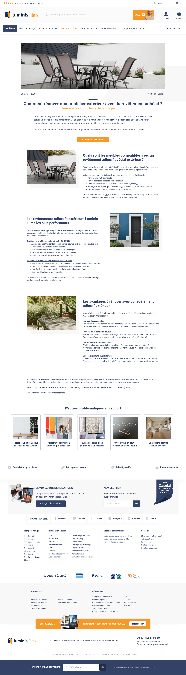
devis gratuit (59, 393)
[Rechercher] (46, 15)
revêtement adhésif (120, 119)
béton (107, 345)
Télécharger (138, 623)
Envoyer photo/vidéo (51, 503)
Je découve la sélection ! (93, 139)
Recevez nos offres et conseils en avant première (120, 495)
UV (106, 195)
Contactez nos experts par (152, 644)
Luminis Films (33, 230)
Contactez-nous (160, 3)
